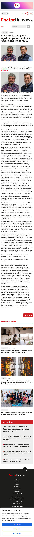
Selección (17, 491)
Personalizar (17, 529)
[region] (17, 522)
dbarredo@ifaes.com (17, 503)
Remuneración (17, 489)
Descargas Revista (17, 493)
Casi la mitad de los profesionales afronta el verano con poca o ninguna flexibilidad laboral (16, 351)
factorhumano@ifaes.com (17, 499)
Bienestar (17, 482)
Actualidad (17, 479)
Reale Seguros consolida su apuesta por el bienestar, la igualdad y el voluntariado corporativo (16, 413)
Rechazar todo (17, 533)
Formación (17, 486)
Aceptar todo (17, 524)
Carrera (17, 484)
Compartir (29, 315)
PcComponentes (5, 68)
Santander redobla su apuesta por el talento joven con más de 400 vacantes (16, 460)
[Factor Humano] (17, 20)
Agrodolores (4, 70)
